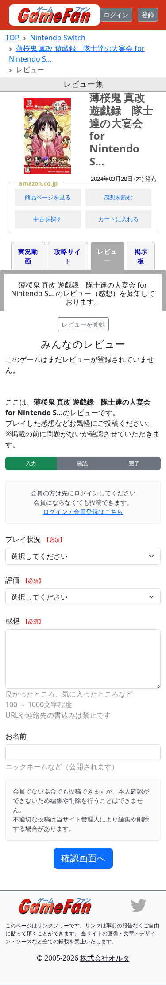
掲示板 (141, 256)
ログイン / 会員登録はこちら (83, 511)
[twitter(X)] (139, 905)
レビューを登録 (83, 324)
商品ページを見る (48, 197)
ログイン (116, 15)
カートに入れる (118, 219)
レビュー (107, 256)
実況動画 (28, 256)
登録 (148, 15)
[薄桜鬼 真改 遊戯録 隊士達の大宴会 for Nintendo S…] (47, 136)
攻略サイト (67, 256)
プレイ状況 (23, 539)
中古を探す (47, 219)
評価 (13, 580)
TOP (12, 38)
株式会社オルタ (105, 958)
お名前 (16, 736)
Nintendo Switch (57, 38)
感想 (13, 621)
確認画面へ (83, 858)
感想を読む (118, 197)
